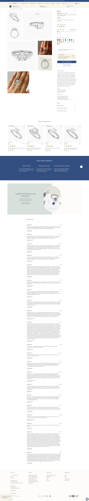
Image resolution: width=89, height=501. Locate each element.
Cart (74, 3)
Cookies (66, 477)
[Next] (81, 166)
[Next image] (24, 134)
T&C (65, 476)
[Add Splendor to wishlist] (80, 126)
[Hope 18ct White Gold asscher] (16, 138)
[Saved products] (72, 3)
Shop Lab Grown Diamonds (33, 480)
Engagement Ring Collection (33, 475)
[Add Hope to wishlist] (24, 126)
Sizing (58, 103)
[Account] (67, 3)
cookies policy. (5, 497)
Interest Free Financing (61, 110)
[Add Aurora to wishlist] (61, 126)
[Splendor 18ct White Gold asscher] (72, 138)
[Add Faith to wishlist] (75, 11)
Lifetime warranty (60, 105)
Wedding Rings (32, 3)
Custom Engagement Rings (33, 476)
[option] (58, 31)
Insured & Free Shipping (62, 108)
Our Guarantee (49, 476)
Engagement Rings (24, 3)
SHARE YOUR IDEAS (25, 203)
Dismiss (10, 499)
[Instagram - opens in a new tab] (44, 496)
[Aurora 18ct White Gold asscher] (53, 138)
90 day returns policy (43, 171)
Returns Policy (67, 480)
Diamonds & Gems (40, 3)
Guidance (53, 3)
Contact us (70, 3)
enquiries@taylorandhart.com (15, 488)
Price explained (60, 19)
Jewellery (47, 3)
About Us (58, 3)
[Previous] (7, 166)
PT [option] (57, 26)
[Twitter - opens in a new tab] (47, 496)
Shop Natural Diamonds (32, 479)
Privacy (66, 475)
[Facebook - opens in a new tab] (39, 496)
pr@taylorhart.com (13, 493)
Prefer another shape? (73, 29)
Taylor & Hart (14, 3)
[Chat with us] (87, 499)
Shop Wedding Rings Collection (33, 481)
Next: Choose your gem (67, 61)
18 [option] (59, 26)
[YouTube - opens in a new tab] (50, 496)
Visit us (64, 3)
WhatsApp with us (13, 486)
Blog (47, 479)
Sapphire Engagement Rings (33, 477)
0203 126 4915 (13, 485)
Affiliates (48, 480)
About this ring (60, 70)
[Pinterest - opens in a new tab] (42, 496)
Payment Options (67, 479)
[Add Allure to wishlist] (43, 126)
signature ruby (28, 168)
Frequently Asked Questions (51, 475)
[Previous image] (9, 134)
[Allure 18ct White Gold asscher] (35, 138)
